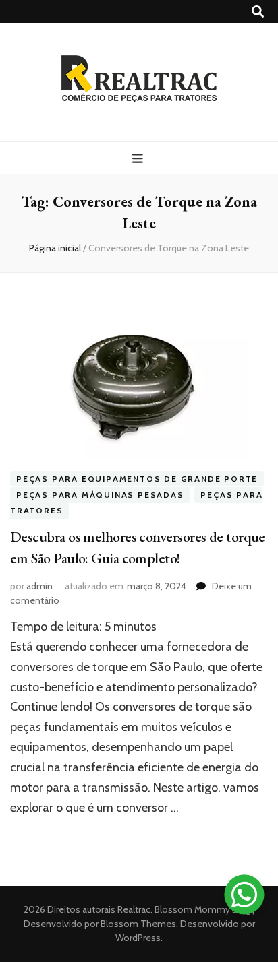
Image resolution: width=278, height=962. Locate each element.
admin (39, 586)
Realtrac (133, 909)
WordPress (138, 938)
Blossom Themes (137, 924)
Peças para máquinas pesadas (100, 495)
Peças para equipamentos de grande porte (137, 479)
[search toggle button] (258, 11)
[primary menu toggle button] (139, 158)
